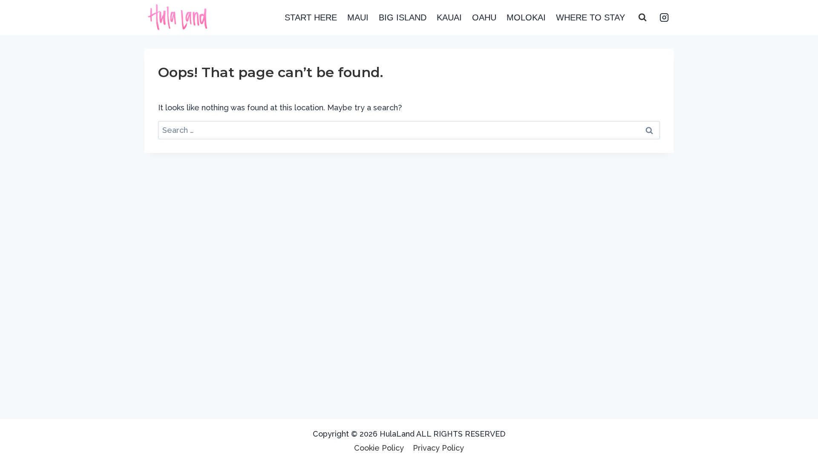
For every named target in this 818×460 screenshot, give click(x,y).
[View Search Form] (642, 17)
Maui (358, 17)
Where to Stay (590, 17)
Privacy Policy (438, 447)
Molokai (526, 17)
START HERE (311, 17)
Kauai (449, 17)
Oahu (484, 17)
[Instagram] (664, 17)
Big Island (402, 17)
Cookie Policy (379, 447)
